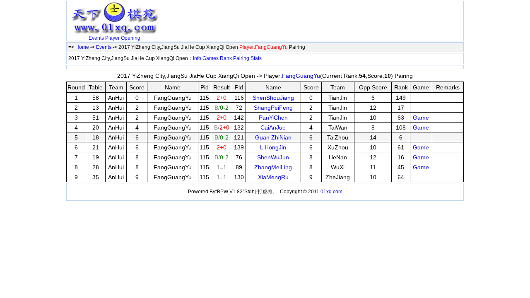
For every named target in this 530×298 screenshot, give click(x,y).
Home (82, 47)
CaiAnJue (273, 127)
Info (197, 58)
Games (210, 58)
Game (421, 117)
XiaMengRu (273, 177)
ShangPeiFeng (273, 107)
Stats (256, 58)
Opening (130, 38)
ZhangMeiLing (273, 167)
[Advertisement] (259, 15)
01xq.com (331, 192)
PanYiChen (273, 117)
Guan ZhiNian (273, 137)
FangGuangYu (301, 75)
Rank (226, 58)
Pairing (241, 58)
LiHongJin (273, 147)
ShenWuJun (273, 157)
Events (96, 38)
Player (112, 38)
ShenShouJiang (273, 97)
